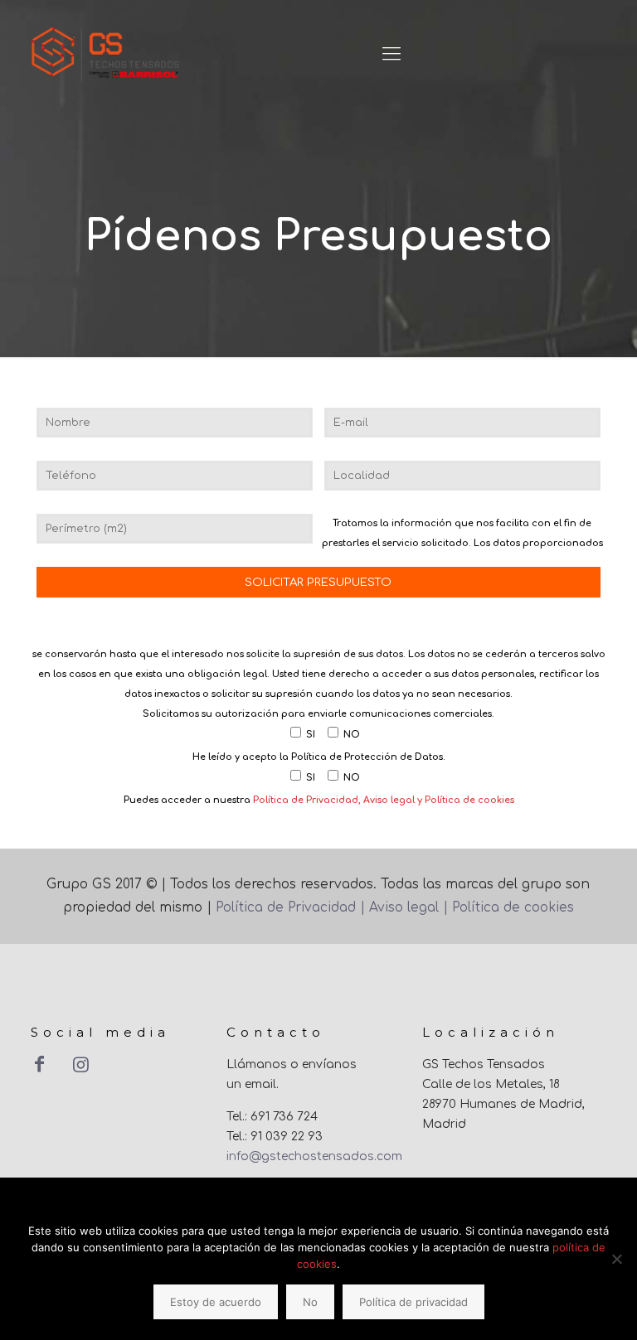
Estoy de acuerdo (215, 1302)
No (310, 1302)
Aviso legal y (392, 800)
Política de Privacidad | (292, 907)
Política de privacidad (413, 1302)
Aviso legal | (408, 907)
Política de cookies (468, 800)
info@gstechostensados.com (314, 1156)
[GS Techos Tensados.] (106, 54)
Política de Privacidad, (308, 800)
